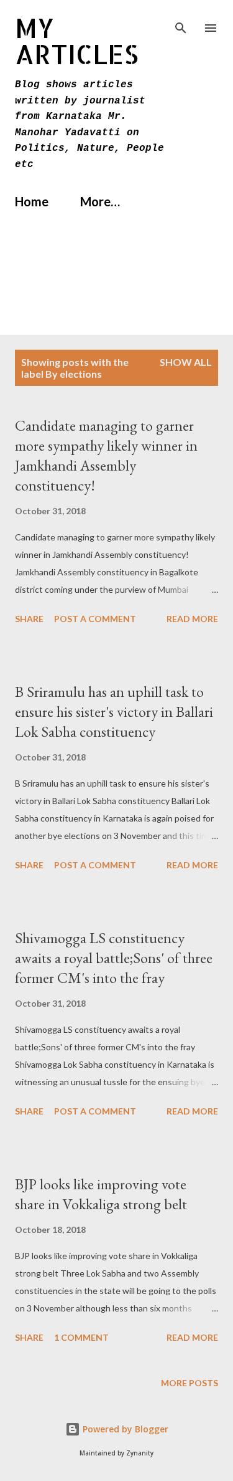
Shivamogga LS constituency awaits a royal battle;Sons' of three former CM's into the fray (113, 957)
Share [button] (29, 618)
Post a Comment (95, 618)
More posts (189, 1383)
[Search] (180, 22)
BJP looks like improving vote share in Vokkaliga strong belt (101, 1194)
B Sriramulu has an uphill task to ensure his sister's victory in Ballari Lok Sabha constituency (114, 711)
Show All (186, 362)
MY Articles (77, 40)
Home (31, 201)
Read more (192, 618)
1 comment (81, 1337)
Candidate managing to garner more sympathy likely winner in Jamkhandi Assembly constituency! (106, 455)
